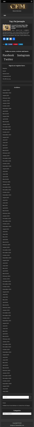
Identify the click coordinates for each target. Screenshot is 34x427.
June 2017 (5, 142)
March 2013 (6, 273)
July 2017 (5, 140)
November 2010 (7, 346)
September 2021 (7, 92)
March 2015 (6, 210)
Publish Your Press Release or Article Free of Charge (16, 405)
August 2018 (6, 116)
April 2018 (5, 119)
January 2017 (6, 155)
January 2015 (6, 216)
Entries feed (6, 73)
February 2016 (6, 181)
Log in (4, 71)
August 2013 (6, 260)
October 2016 (6, 163)
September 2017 (7, 134)
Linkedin (21, 44)
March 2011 (6, 336)
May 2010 (5, 362)
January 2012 (6, 310)
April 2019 (5, 111)
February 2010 (6, 370)
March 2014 (6, 242)
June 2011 (5, 328)
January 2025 (6, 90)
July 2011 (5, 326)
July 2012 (5, 294)
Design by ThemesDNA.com (17, 425)
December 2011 (7, 312)
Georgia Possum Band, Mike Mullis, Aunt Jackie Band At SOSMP (19, 26)
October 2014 (6, 223)
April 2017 (5, 147)
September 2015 (7, 195)
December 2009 (7, 375)
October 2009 (6, 381)
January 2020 (6, 103)
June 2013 (5, 265)
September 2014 (7, 226)
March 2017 (6, 150)
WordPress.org (7, 79)
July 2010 (5, 357)
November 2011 (7, 315)
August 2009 (6, 386)
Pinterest (16, 44)
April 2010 (5, 365)
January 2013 (6, 278)
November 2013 (7, 252)
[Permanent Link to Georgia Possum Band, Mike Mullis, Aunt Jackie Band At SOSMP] (7, 28)
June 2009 (5, 391)
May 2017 (5, 145)
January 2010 (6, 373)
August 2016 (6, 168)
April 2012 (5, 302)
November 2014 (7, 221)
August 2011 (6, 323)
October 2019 (6, 106)
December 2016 (7, 158)
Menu (4, 1)
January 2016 (6, 184)
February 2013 (6, 276)
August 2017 (6, 137)
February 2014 (6, 244)
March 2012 (6, 305)
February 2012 (6, 307)
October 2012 (6, 286)
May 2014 (5, 236)
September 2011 (7, 320)
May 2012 (5, 299)
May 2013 (5, 268)
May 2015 (5, 205)
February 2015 (6, 213)
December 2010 (7, 344)
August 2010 (6, 354)
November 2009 (7, 378)
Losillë (13, 30)
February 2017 (6, 153)
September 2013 (7, 257)
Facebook (10, 44)
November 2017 (7, 129)
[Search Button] (31, 1)
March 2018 (6, 121)
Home (4, 403)
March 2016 (6, 179)
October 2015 (6, 192)
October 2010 (6, 349)
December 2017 (7, 126)
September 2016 (7, 166)
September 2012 (7, 289)
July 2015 (5, 200)
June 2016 (5, 174)
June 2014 (5, 234)
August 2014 (6, 229)
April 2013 (5, 271)
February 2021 (6, 98)
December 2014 (7, 218)
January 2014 (6, 247)
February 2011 (6, 339)
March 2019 (6, 113)
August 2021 (6, 95)
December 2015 (7, 187)
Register (5, 68)
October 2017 (6, 132)
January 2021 (6, 100)
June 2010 (5, 360)
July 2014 (5, 231)
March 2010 (6, 367)
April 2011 (5, 333)
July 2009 (5, 388)
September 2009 (7, 383)
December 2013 (7, 250)
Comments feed (7, 76)
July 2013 (5, 263)
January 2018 (6, 124)
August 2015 (6, 197)
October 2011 (6, 318)
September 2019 (7, 108)
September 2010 (7, 352)
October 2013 (6, 255)
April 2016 (5, 176)
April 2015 (5, 208)
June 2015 (5, 202)
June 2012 (5, 297)
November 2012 (7, 284)
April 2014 (5, 239)
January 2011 (6, 341)
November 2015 (7, 189)
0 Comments (26, 30)
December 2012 (7, 281)
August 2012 (6, 292)
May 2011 (5, 331)
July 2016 (5, 171)
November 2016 (7, 161)
